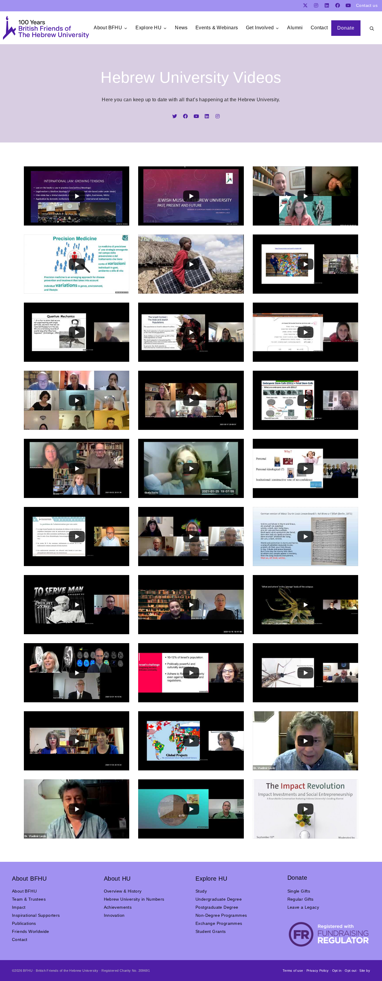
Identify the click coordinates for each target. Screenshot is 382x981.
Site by (364, 970)
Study (201, 891)
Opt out (350, 970)
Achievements (118, 907)
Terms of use (293, 970)
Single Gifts (298, 891)
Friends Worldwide (30, 931)
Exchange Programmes (218, 923)
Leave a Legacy (303, 907)
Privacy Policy (317, 970)
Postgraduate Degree (216, 907)
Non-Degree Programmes (221, 915)
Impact (18, 907)
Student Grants (210, 931)
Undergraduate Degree (218, 899)
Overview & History (123, 891)
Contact (19, 939)
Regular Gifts (300, 899)
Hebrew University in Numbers (134, 899)
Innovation (114, 915)
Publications (24, 923)
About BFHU (24, 891)
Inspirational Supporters (36, 915)
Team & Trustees (29, 899)
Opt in (336, 970)
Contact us (367, 5)
